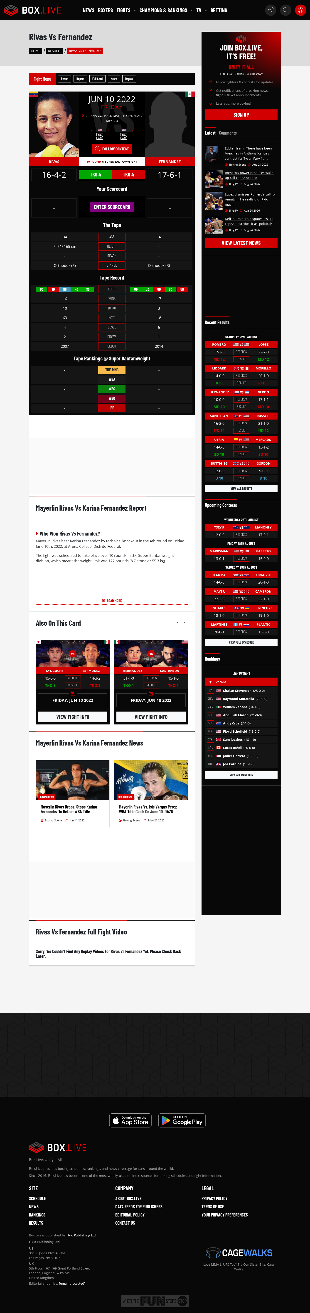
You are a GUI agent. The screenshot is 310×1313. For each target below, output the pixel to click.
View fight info (72, 716)
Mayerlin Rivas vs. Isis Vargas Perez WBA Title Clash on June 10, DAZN (148, 809)
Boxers (105, 10)
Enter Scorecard (112, 206)
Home (35, 51)
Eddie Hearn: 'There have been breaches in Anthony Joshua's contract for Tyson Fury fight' (248, 153)
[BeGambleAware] (155, 1301)
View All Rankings (241, 775)
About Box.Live (128, 1198)
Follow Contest (115, 148)
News (88, 10)
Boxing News (47, 797)
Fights (123, 10)
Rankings (37, 1214)
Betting (219, 10)
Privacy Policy (214, 1198)
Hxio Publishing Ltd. (81, 1235)
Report (80, 79)
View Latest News (241, 242)
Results (54, 51)
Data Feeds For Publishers (138, 1206)
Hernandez (132, 671)
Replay (129, 79)
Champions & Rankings (163, 10)
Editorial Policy (130, 1214)
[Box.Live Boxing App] (130, 1120)
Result (64, 79)
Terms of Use (213, 1206)
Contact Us (125, 1223)
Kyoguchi (54, 671)
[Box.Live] (32, 10)
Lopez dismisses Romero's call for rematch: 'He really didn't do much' (250, 199)
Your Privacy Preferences (225, 1214)
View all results (241, 488)
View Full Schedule (241, 642)
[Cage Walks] (239, 1252)
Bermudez (91, 671)
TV (199, 10)
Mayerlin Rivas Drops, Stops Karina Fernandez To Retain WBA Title (69, 809)
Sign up (241, 114)
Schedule (37, 1198)
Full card (97, 79)
